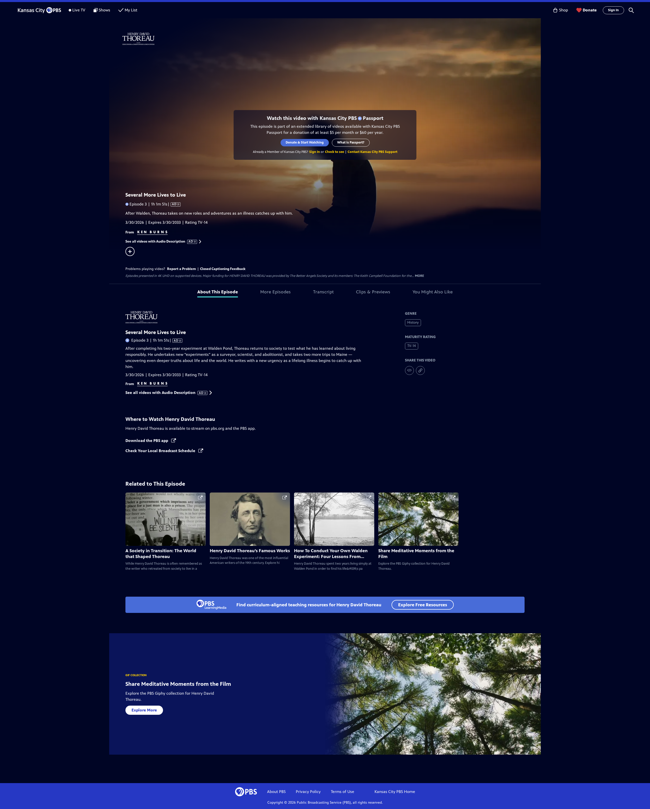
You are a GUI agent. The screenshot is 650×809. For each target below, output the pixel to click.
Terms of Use (342, 791)
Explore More (144, 710)
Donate (590, 10)
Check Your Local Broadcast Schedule (160, 450)
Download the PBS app (147, 440)
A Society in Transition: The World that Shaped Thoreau (160, 553)
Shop (563, 10)
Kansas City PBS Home (395, 791)
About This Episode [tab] (217, 292)
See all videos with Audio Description (159, 241)
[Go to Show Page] (331, 39)
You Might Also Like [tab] (433, 292)
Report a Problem (181, 269)
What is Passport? (350, 142)
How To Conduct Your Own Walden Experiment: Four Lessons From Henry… (331, 556)
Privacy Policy (308, 791)
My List (131, 10)
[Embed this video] (409, 370)
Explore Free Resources (422, 605)
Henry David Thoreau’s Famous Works (250, 550)
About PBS (276, 791)
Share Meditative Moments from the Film (178, 683)
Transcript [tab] (323, 292)
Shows (104, 10)
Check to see (334, 152)
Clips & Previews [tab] (373, 292)
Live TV (78, 10)
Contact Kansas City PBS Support (372, 152)
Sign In (613, 10)
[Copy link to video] (420, 370)
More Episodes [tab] (275, 292)
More (419, 276)
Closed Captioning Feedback (223, 269)
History (413, 322)
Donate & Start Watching (305, 142)
